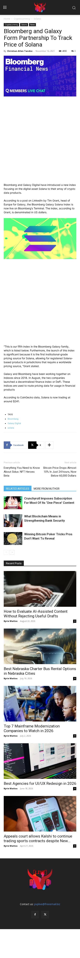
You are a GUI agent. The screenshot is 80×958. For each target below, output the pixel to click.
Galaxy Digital (14, 423)
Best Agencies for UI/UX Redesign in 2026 (40, 783)
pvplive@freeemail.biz (47, 904)
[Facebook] (35, 914)
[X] (45, 914)
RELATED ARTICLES (17, 488)
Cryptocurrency (22, 18)
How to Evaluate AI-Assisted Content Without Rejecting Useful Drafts (36, 613)
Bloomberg (13, 419)
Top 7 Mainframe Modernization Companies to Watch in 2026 (32, 728)
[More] (49, 445)
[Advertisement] (40, 141)
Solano (37, 18)
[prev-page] (6, 552)
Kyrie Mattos (10, 621)
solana (11, 427)
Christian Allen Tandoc (20, 51)
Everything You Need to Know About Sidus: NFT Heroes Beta (22, 471)
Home (7, 18)
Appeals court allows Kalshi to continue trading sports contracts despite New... (38, 838)
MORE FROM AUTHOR (47, 488)
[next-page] (12, 552)
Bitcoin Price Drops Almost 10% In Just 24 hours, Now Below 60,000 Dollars (59, 471)
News (32, 24)
